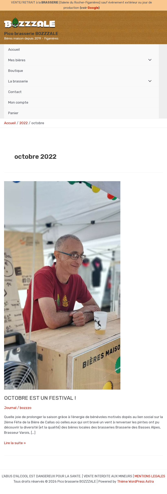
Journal (10, 408)
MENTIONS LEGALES (150, 476)
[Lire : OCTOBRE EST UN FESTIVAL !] (62, 285)
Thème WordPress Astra (135, 481)
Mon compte (18, 102)
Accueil (14, 49)
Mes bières (16, 60)
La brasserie (18, 81)
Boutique (15, 71)
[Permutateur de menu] (149, 60)
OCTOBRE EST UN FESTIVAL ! (40, 398)
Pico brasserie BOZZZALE (31, 33)
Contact (15, 92)
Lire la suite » (15, 443)
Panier (13, 113)
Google (93, 8)
